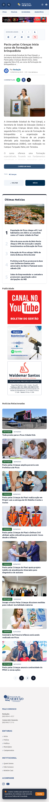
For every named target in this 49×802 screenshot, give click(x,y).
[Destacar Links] (15, 37)
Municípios (39, 12)
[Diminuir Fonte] (28, 32)
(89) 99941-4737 (8, 716)
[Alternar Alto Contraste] (8, 37)
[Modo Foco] (21, 37)
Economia (26, 12)
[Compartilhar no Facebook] (24, 80)
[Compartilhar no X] (29, 80)
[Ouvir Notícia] (28, 37)
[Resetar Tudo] (35, 37)
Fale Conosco (9, 767)
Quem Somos (8, 763)
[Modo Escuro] (34, 32)
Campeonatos (9, 750)
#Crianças (13, 174)
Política (6, 743)
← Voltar (14, 183)
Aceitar (39, 794)
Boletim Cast (8, 770)
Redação (17, 70)
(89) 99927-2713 (8, 722)
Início (35, 183)
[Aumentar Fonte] (22, 32)
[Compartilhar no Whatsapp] (18, 80)
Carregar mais (24, 166)
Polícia (14, 12)
